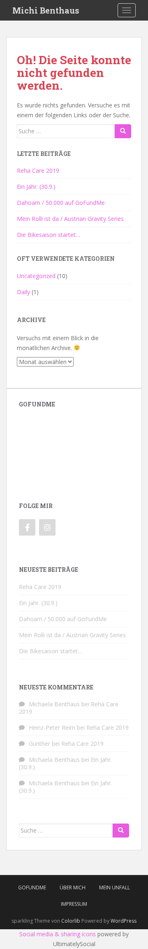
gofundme (32, 887)
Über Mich (73, 887)
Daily (23, 292)
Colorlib (70, 920)
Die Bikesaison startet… (48, 235)
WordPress (123, 920)
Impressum (74, 903)
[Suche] (123, 131)
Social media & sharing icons (57, 934)
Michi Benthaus (45, 10)
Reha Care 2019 (38, 170)
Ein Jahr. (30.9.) (36, 186)
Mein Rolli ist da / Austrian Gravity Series (70, 219)
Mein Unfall (114, 887)
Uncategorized (36, 276)
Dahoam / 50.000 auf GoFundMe (61, 203)
